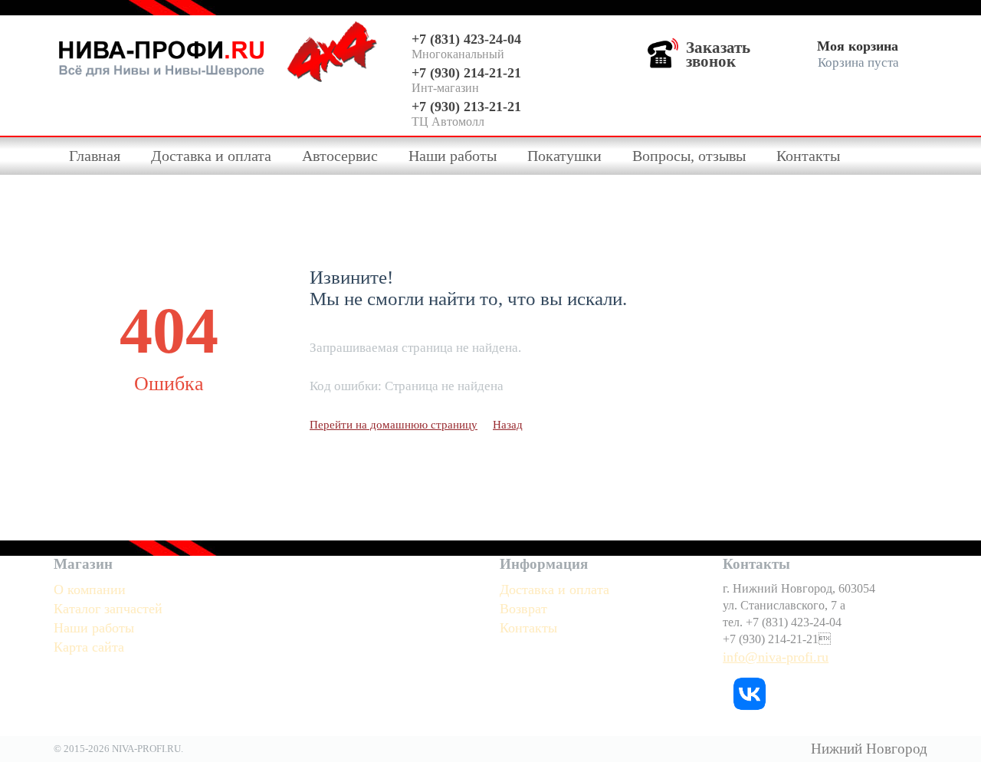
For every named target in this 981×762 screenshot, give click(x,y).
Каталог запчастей (108, 608)
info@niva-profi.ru (775, 657)
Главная (94, 155)
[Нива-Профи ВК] (749, 692)
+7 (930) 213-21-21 (466, 106)
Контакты (808, 155)
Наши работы (452, 155)
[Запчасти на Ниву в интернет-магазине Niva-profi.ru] (161, 55)
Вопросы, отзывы (689, 155)
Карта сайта (89, 647)
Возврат (523, 608)
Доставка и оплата (211, 155)
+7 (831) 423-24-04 (466, 39)
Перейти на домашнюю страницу (393, 425)
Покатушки (564, 155)
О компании (90, 589)
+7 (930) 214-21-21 (466, 72)
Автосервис (340, 155)
